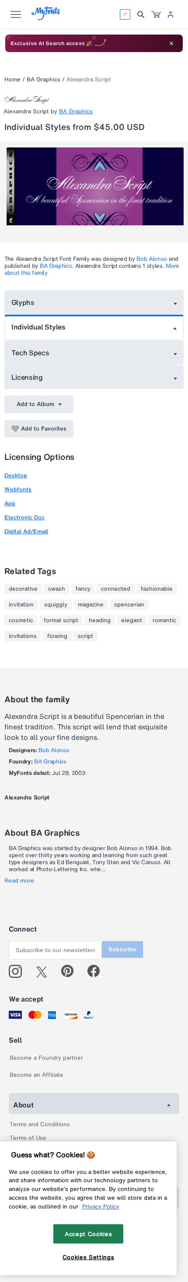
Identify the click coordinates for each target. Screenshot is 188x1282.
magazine (91, 604)
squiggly (55, 604)
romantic (164, 620)
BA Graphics (43, 79)
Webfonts (17, 489)
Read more (19, 880)
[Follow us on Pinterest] (71, 971)
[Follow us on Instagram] (18, 971)
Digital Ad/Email (26, 531)
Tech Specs (30, 352)
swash (56, 588)
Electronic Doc (24, 517)
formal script (61, 620)
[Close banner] (171, 43)
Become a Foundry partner (46, 1058)
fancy (83, 588)
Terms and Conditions (40, 1124)
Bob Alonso (151, 259)
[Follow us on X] (45, 971)
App (9, 503)
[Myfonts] (46, 17)
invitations (23, 636)
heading (100, 620)
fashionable (157, 588)
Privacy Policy (100, 1206)
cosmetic (21, 620)
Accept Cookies (88, 1233)
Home (12, 79)
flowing (57, 636)
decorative (23, 588)
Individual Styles (38, 327)
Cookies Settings (89, 1257)
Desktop (15, 475)
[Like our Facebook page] (97, 971)
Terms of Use (28, 1138)
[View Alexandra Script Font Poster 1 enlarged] (95, 191)
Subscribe (122, 949)
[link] (156, 14)
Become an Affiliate (36, 1075)
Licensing (27, 377)
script (85, 636)
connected (115, 588)
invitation (21, 604)
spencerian (129, 604)
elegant (131, 620)
